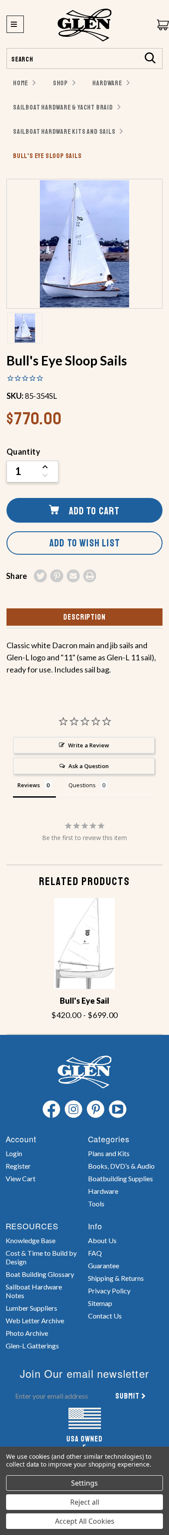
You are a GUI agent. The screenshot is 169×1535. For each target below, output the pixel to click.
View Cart (21, 1178)
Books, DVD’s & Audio (121, 1166)
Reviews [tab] (28, 785)
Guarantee (103, 1265)
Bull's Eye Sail (84, 1000)
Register (18, 1166)
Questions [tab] (82, 785)
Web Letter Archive (35, 1320)
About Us (102, 1240)
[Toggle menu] (15, 24)
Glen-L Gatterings (32, 1345)
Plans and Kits (109, 1153)
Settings (84, 1483)
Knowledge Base (30, 1240)
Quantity (23, 451)
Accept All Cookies (84, 1521)
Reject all (84, 1502)
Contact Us (105, 1316)
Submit (127, 1396)
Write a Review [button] (88, 745)
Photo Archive (27, 1333)
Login (14, 1153)
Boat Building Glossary (40, 1274)
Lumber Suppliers (31, 1308)
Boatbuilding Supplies (120, 1178)
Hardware (103, 1191)
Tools (96, 1203)
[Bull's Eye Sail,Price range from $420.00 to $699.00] (84, 943)
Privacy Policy (109, 1290)
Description (84, 617)
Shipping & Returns (116, 1278)
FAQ (95, 1253)
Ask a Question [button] (88, 766)
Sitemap (100, 1303)
